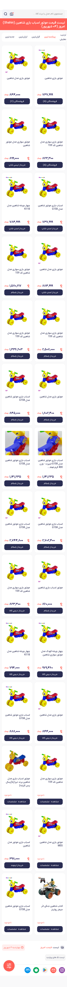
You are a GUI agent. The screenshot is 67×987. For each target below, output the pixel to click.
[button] (9, 965)
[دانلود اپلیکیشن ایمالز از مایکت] (28, 970)
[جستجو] (5, 14)
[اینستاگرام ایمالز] (62, 970)
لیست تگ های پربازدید (55, 957)
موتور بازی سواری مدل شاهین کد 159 (51, 143)
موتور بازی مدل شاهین (18, 78)
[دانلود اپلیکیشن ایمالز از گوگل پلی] (45, 970)
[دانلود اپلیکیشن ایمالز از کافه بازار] (36, 970)
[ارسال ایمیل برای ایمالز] (53, 970)
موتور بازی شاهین (54, 78)
